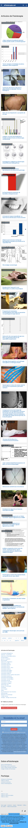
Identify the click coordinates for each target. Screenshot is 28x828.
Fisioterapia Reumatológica (8, 247)
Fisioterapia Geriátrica (7, 531)
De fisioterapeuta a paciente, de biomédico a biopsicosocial (11, 193)
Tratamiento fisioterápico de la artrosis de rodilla (13, 631)
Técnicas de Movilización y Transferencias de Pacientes (10, 439)
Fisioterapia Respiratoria (6, 676)
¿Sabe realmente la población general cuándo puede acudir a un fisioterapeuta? (14, 41)
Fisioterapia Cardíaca (5, 663)
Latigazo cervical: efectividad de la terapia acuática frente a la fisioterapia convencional (13, 138)
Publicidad (19, 805)
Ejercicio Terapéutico (5, 659)
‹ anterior (10, 638)
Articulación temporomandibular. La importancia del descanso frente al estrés (14, 216)
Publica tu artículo (5, 780)
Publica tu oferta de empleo (7, 795)
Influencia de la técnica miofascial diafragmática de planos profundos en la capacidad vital (14, 241)
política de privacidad (21, 732)
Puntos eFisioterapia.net (6, 783)
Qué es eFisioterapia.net (6, 764)
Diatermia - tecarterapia (6, 654)
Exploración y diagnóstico (6, 661)
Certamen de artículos (6, 782)
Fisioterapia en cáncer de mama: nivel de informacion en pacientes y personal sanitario (14, 386)
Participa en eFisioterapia (6, 779)
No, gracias (9, 826)
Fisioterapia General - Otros (8, 23)
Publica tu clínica (4, 796)
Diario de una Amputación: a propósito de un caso (14, 113)
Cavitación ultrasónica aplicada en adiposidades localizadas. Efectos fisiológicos (12, 89)
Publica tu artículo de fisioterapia (9, 708)
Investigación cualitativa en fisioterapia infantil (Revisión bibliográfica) (13, 162)
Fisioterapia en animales (6, 681)
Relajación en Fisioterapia (6, 694)
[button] (26, 5)
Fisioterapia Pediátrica (7, 144)
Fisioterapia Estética (5, 666)
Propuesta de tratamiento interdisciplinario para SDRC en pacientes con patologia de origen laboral (14, 312)
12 (10, 640)
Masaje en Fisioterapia (6, 686)
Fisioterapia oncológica (6, 683)
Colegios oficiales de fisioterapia (8, 769)
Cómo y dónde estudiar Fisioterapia (9, 767)
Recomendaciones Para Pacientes (8, 691)
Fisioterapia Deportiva (7, 491)
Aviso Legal (3, 805)
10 (4, 640)
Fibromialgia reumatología (10, 265)
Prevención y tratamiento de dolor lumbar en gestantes (14, 599)
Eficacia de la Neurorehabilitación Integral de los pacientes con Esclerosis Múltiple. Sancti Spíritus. (13, 607)
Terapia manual (5, 222)
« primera (4, 638)
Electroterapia (5, 70)
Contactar (9, 805)
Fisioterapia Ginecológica (7, 445)
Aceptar (3, 826)
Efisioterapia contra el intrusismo (8, 766)
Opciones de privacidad (14, 814)
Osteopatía (3, 687)
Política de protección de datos (20, 751)
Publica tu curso (4, 794)
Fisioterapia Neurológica (7, 557)
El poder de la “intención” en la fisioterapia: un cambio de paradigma (13, 288)
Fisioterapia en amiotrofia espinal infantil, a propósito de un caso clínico (14, 575)
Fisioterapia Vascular (5, 680)
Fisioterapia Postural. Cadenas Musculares (10, 674)
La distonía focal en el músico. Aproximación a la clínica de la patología (14, 169)
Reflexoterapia (4, 693)
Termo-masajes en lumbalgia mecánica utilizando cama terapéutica (13, 64)
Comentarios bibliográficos (7, 653)
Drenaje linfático (4, 657)
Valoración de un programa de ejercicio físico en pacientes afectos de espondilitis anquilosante (13, 337)
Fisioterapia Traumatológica (8, 119)
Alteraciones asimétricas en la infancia (13, 486)
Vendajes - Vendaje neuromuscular (8, 697)
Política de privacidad (11, 806)
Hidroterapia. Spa (5, 684)
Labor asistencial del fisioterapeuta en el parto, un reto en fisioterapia (14, 463)
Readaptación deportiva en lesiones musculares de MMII (12, 509)
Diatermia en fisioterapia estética (8, 656)
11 (7, 640)
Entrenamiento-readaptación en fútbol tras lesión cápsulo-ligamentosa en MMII (14, 516)
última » (23, 640)
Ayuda (14, 805)
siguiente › (17, 640)
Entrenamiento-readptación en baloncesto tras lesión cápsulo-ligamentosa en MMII (11, 525)
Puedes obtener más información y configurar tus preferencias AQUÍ (14, 822)
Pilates (2, 690)
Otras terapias (5, 46)
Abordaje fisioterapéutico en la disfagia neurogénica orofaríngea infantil (13, 362)
